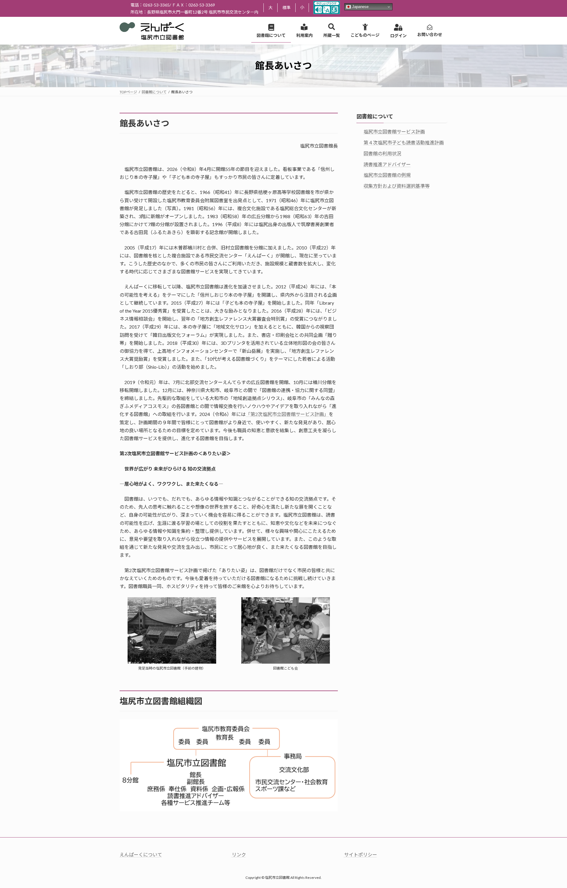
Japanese (360, 6)
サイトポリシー (360, 854)
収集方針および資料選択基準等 (397, 186)
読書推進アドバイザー (387, 164)
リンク (239, 854)
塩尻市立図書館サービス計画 (394, 131)
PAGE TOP (549, 855)
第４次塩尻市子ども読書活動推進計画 (404, 142)
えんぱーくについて (141, 854)
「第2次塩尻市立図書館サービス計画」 (287, 414)
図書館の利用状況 (382, 153)
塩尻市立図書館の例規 (387, 175)
